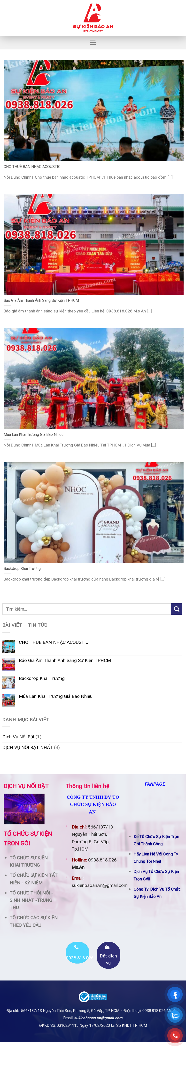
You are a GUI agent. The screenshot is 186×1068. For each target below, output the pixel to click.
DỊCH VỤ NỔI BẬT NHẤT (27, 747)
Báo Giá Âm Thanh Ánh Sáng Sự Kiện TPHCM (65, 660)
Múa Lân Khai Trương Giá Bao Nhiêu (56, 696)
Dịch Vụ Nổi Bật (18, 737)
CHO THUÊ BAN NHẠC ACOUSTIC (53, 642)
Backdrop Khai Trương (42, 678)
